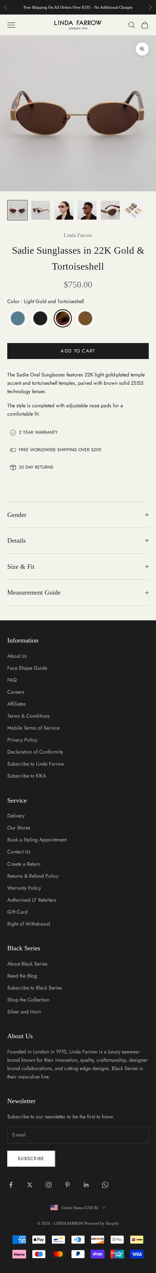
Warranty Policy (24, 887)
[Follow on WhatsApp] (105, 1184)
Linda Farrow (78, 235)
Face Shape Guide (27, 668)
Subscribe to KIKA (26, 775)
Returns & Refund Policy (32, 876)
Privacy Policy (22, 739)
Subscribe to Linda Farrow (35, 763)
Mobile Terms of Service (33, 727)
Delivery (16, 815)
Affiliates (16, 703)
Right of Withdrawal (28, 923)
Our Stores (18, 827)
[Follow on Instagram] (48, 1184)
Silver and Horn (24, 1011)
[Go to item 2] (40, 210)
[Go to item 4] (87, 210)
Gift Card (17, 911)
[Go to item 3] (64, 210)
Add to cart (78, 350)
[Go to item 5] (110, 210)
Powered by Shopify (102, 1223)
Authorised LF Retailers (31, 899)
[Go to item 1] (17, 210)
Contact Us (18, 851)
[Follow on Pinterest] (67, 1184)
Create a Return (23, 864)
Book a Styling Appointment (36, 839)
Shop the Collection (28, 999)
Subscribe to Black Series (34, 987)
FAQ (12, 680)
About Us (17, 656)
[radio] (17, 318)
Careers (15, 691)
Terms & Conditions (28, 715)
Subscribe (31, 1158)
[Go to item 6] (133, 210)
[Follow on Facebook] (11, 1184)
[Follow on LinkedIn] (86, 1184)
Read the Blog (22, 975)
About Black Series (27, 963)
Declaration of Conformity (35, 751)
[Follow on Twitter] (29, 1184)
